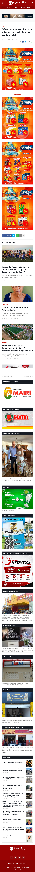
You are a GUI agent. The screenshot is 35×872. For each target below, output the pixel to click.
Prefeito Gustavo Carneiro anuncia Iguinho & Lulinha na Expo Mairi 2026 (13, 761)
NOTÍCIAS (13, 867)
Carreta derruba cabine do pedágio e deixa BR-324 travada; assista (13, 778)
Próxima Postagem (28, 376)
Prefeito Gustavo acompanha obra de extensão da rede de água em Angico (13, 828)
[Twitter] (26, 41)
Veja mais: (17, 94)
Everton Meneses (22, 863)
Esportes (4, 342)
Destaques (5, 264)
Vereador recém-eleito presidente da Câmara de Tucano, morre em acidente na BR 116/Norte (13, 812)
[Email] (29, 41)
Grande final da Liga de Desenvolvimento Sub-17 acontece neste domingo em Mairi (17, 348)
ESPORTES (20, 867)
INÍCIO (3, 7)
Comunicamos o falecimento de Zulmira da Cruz (16, 308)
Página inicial (5, 26)
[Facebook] (23, 41)
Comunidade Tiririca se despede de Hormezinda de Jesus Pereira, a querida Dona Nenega (13, 795)
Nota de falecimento (8, 836)
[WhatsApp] (31, 41)
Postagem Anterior (7, 376)
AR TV (8, 7)
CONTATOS (30, 7)
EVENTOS (22, 7)
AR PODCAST (15, 7)
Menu (2, 3)
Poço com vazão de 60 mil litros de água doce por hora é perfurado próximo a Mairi (12, 787)
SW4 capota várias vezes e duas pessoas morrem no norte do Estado (13, 769)
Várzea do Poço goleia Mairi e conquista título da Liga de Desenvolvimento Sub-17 (15, 269)
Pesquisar (33, 3)
